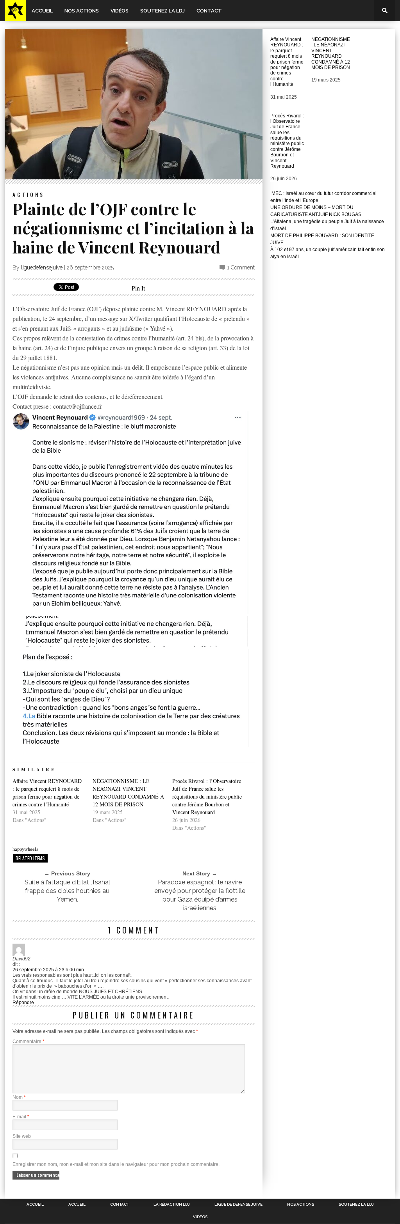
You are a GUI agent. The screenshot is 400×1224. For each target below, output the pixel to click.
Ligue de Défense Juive (238, 1204)
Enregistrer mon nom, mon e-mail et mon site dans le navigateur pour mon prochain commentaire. (116, 1164)
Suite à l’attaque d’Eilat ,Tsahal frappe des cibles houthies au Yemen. (67, 891)
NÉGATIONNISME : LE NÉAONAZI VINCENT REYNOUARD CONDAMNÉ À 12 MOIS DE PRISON (128, 792)
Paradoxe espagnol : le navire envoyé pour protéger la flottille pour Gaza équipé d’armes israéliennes (199, 895)
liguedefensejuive (41, 267)
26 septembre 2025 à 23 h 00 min (48, 969)
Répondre (23, 1002)
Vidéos (120, 11)
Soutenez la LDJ (162, 11)
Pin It (138, 288)
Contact (209, 11)
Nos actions (81, 11)
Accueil (42, 11)
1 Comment (241, 267)
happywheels (25, 848)
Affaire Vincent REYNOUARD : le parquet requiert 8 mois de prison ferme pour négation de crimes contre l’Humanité (47, 792)
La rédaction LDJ (172, 1204)
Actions (28, 194)
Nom (19, 1097)
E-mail (20, 1116)
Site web (21, 1136)
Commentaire (28, 1041)
